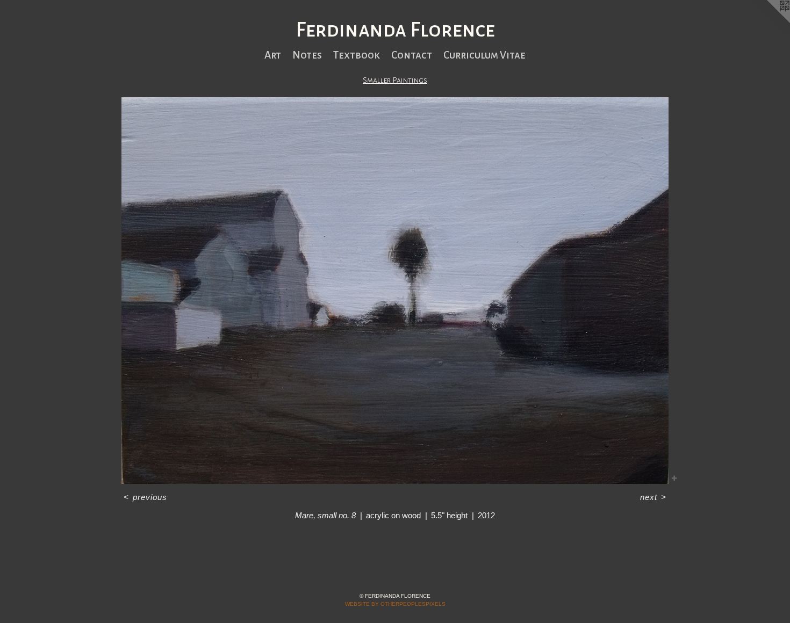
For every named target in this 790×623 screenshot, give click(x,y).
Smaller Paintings (395, 80)
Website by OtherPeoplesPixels (395, 604)
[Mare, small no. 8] (395, 290)
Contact (411, 55)
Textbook (356, 55)
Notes (307, 55)
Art (272, 55)
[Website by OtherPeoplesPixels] (768, 21)
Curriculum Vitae (484, 55)
